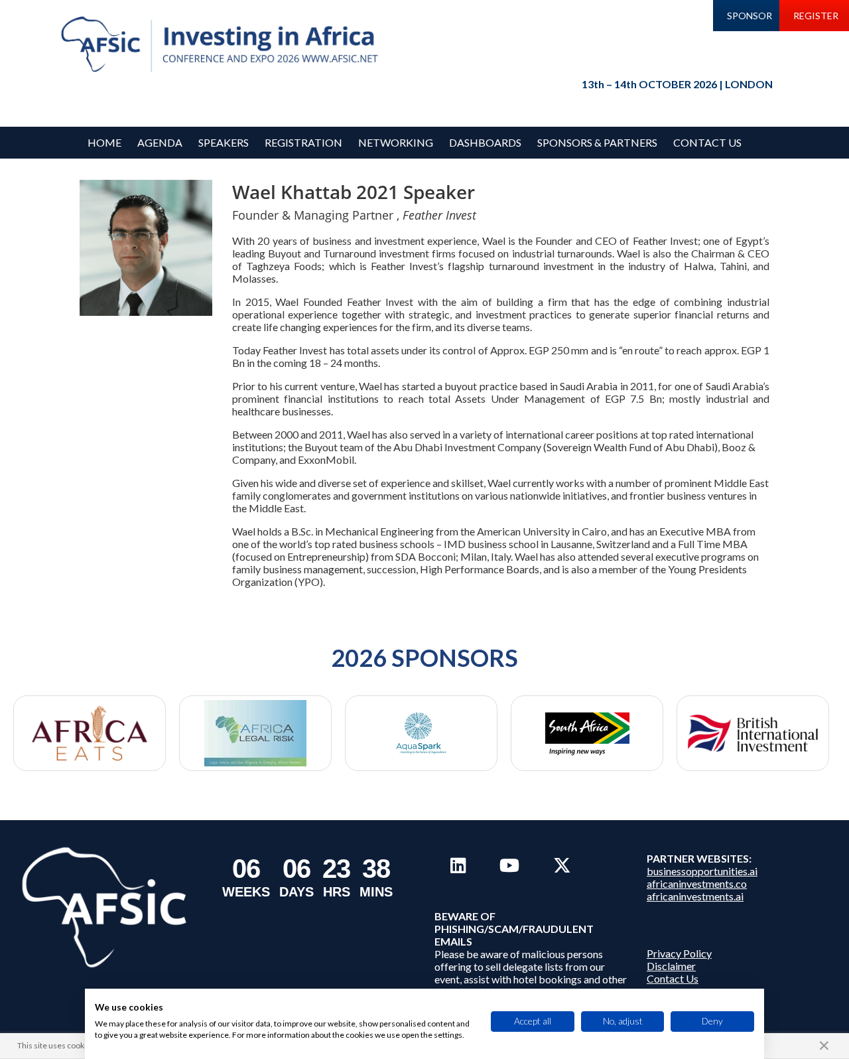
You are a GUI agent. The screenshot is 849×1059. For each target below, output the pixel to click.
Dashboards (485, 142)
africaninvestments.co (697, 883)
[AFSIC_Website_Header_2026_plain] (223, 45)
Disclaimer (671, 965)
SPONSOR (749, 15)
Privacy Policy (679, 953)
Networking (395, 142)
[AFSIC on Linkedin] (458, 865)
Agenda (159, 142)
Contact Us (707, 142)
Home (104, 142)
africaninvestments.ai (695, 896)
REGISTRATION (303, 142)
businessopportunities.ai (702, 871)
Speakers (223, 142)
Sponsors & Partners (597, 142)
